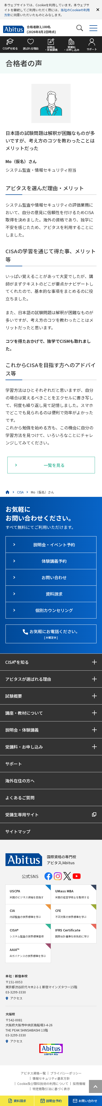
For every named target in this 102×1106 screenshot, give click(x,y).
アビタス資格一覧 (33, 1073)
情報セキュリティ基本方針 (51, 1078)
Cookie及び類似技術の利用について (42, 1083)
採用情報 (79, 1083)
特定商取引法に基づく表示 (51, 1088)
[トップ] (7, 492)
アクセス (16, 998)
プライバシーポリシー (66, 1073)
